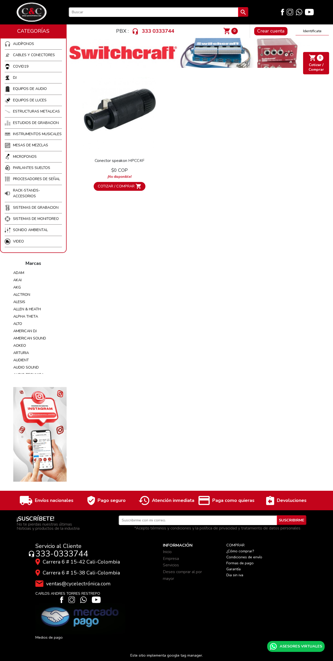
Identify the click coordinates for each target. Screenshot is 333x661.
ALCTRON (21, 294)
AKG (17, 287)
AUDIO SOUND (26, 367)
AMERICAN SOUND (29, 338)
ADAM (18, 272)
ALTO (17, 323)
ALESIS (19, 301)
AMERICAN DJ (25, 330)
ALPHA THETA (25, 316)
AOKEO (19, 345)
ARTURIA (21, 352)
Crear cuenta (270, 31)
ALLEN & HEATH (27, 309)
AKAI (17, 280)
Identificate (312, 31)
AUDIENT (21, 360)
